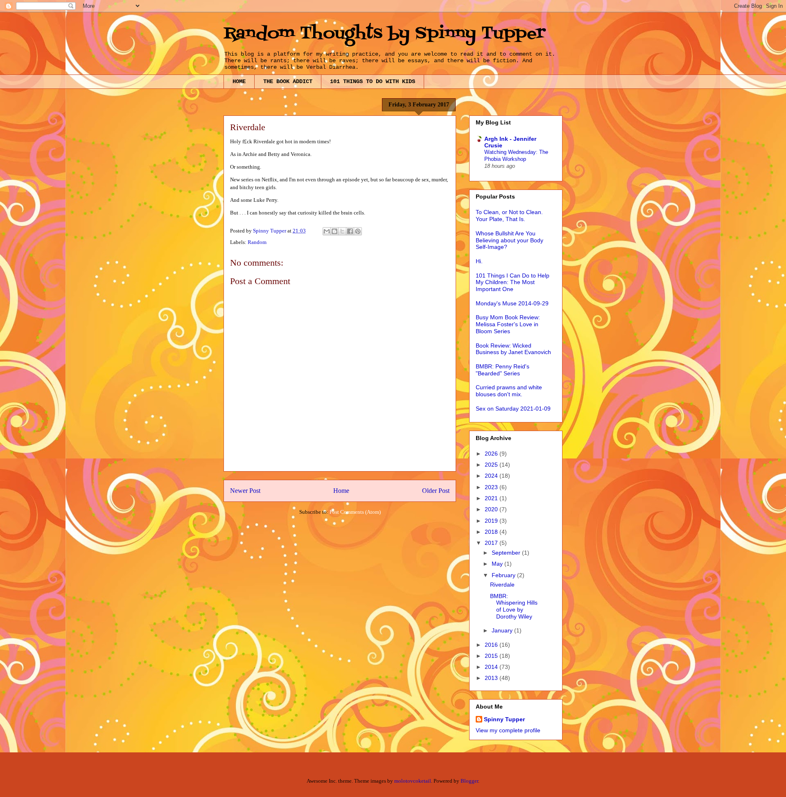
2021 (492, 498)
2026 (492, 453)
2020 (492, 509)
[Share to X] (342, 231)
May (498, 563)
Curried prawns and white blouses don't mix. (509, 390)
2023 (492, 487)
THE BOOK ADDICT (287, 81)
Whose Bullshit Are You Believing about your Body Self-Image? (509, 240)
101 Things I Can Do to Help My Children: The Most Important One (512, 282)
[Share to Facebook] (350, 231)
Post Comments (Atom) (355, 512)
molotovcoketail (412, 781)
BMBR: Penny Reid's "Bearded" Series (502, 370)
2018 (492, 531)
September (507, 552)
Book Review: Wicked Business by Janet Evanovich (513, 349)
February (504, 575)
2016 (492, 644)
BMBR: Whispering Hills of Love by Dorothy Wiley (514, 606)
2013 (492, 678)
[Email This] (327, 231)
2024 (492, 475)
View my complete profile (508, 730)
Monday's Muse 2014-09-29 (512, 303)
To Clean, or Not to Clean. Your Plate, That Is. (509, 215)
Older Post (435, 490)
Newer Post (245, 490)
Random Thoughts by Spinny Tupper (384, 33)
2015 (492, 656)
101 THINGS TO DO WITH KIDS (372, 81)
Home (341, 490)
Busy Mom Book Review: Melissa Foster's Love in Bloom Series (508, 324)
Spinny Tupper (504, 719)
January (503, 630)
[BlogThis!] (334, 231)
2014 (492, 667)
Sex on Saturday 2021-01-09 (513, 408)
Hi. (479, 261)
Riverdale (502, 584)
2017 (492, 543)
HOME (239, 81)
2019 (492, 520)
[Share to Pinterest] (358, 231)
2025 (492, 464)
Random (257, 242)
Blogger (469, 781)
